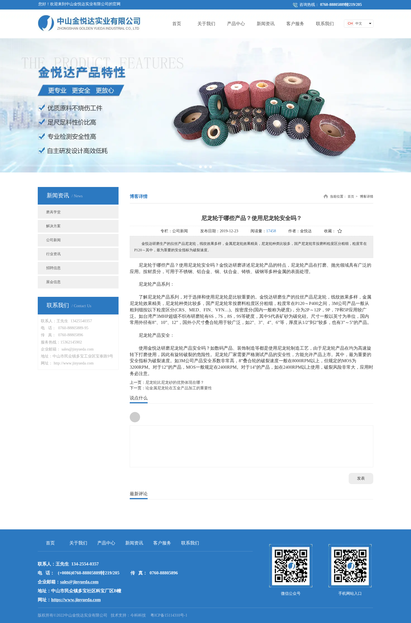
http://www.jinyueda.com (74, 363)
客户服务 (162, 543)
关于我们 (78, 543)
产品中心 (106, 543)
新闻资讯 (134, 543)
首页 (351, 196)
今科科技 (138, 615)
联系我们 (190, 543)
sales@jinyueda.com (78, 349)
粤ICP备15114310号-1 (168, 615)
